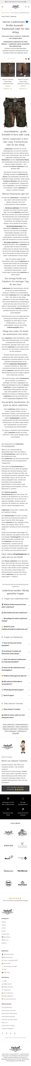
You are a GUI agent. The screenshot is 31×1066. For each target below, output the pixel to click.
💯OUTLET (5, 940)
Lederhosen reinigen (8, 1025)
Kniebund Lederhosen (10, 729)
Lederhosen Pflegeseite (15, 398)
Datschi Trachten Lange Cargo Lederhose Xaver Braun (8, 82)
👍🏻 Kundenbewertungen (9, 966)
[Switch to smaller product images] (28, 59)
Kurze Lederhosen (8, 724)
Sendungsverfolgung (8, 1016)
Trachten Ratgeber (8, 1028)
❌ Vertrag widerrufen (9, 999)
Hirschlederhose (9, 446)
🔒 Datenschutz (7, 984)
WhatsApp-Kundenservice (8, 1059)
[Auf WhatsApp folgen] (15, 1033)
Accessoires (5, 934)
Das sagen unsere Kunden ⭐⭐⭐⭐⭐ (15, 788)
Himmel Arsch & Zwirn (9, 1010)
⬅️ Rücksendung (7, 957)
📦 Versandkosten (7, 993)
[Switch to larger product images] (26, 59)
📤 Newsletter (6, 963)
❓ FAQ (4, 969)
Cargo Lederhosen (8, 726)
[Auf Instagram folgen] (6, 1033)
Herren (7, 16)
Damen (4, 925)
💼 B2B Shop (6, 972)
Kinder (4, 931)
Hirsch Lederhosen (22, 726)
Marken (4, 943)
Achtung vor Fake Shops (9, 1019)
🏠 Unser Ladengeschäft (9, 960)
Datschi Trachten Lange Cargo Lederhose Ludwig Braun (23, 82)
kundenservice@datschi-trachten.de (17, 1057)
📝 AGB (4, 981)
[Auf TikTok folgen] (10, 1033)
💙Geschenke (6, 937)
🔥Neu (4, 922)
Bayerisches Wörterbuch (9, 1013)
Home (3, 16)
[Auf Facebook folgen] (2, 1033)
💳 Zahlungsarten (7, 996)
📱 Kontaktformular (8, 954)
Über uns (4, 1022)
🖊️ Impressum (6, 990)
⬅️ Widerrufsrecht (7, 987)
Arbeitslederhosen (21, 724)
